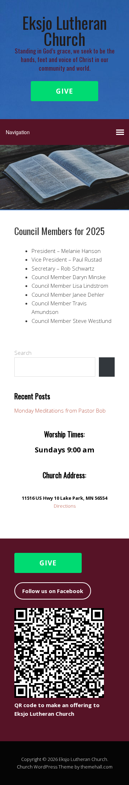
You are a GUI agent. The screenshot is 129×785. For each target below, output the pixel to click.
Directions (65, 506)
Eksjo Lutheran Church (64, 30)
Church (25, 766)
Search (23, 352)
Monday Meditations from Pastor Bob (60, 410)
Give (64, 91)
